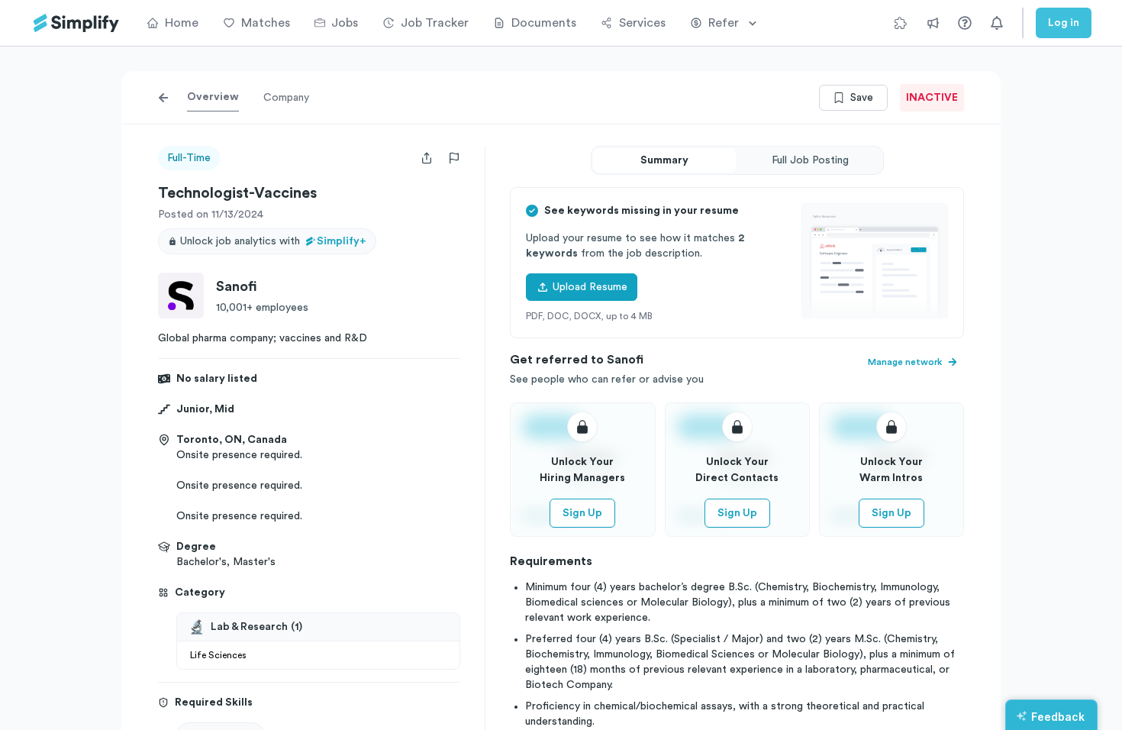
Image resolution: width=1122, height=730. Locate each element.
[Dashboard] (76, 23)
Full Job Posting (810, 160)
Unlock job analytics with (273, 241)
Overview (213, 97)
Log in (1063, 23)
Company (286, 97)
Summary (664, 160)
